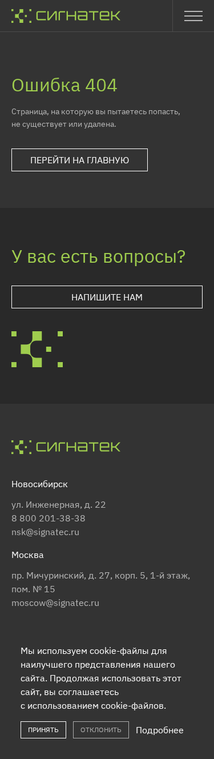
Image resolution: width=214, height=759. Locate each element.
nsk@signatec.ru (45, 531)
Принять (43, 729)
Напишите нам (107, 297)
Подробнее (160, 730)
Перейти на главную (79, 160)
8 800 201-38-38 (48, 518)
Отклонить (101, 729)
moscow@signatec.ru (55, 602)
